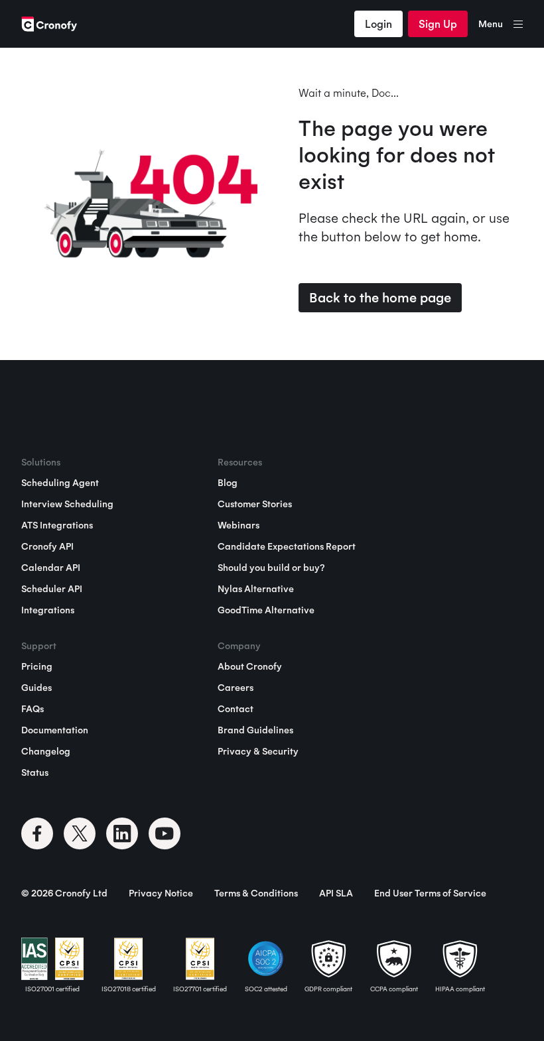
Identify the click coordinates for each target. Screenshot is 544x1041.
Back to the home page (380, 297)
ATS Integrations (57, 525)
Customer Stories (255, 504)
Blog (228, 482)
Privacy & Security (258, 751)
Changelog (45, 751)
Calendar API (50, 567)
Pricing (36, 666)
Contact (235, 709)
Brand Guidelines (255, 730)
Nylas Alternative (256, 588)
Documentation (54, 730)
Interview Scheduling (67, 504)
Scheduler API (51, 588)
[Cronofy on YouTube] (164, 833)
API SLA (336, 893)
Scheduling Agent (60, 482)
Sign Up (438, 24)
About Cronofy (250, 666)
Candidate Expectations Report (287, 546)
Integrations (47, 610)
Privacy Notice (161, 893)
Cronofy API (47, 546)
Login (378, 24)
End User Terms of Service (430, 893)
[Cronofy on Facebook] (37, 833)
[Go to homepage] (49, 24)
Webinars (238, 525)
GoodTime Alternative (266, 610)
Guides (36, 687)
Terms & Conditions (256, 893)
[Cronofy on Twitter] (80, 833)
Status (34, 772)
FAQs (32, 709)
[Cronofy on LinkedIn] (122, 833)
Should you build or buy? (271, 567)
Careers (235, 687)
